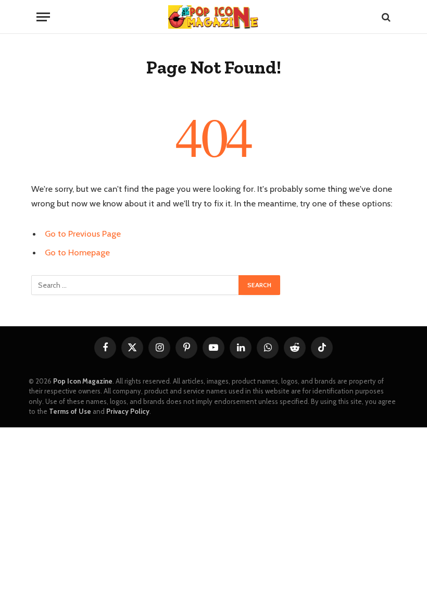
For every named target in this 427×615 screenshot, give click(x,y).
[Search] (385, 17)
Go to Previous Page (83, 233)
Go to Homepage (77, 252)
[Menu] (43, 17)
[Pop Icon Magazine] (213, 17)
